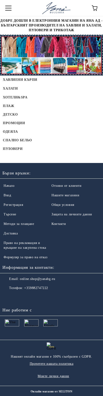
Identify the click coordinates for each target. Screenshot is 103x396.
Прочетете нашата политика (52, 364)
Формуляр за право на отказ (26, 257)
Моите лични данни (53, 376)
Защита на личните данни (72, 214)
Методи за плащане (19, 224)
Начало (9, 186)
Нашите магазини (65, 195)
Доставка (11, 233)
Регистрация (13, 205)
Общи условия (63, 205)
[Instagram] (19, 297)
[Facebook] (8, 297)
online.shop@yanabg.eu (37, 279)
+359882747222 (36, 288)
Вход (7, 195)
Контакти (59, 224)
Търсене (10, 214)
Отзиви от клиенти (67, 186)
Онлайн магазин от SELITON (51, 391)
